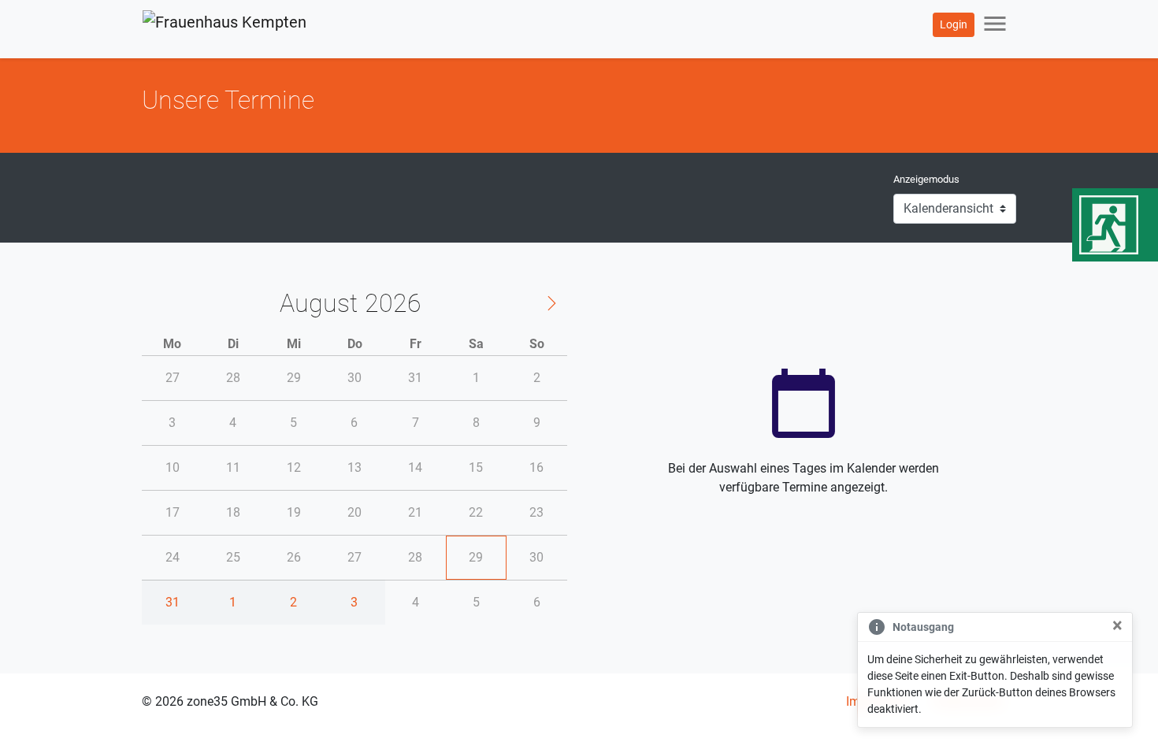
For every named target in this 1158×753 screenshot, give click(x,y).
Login (953, 24)
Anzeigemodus (926, 179)
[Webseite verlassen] (1115, 225)
